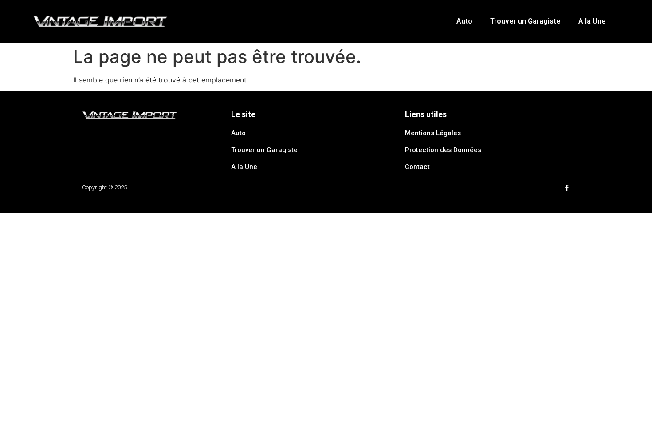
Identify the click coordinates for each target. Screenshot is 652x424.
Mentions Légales (433, 133)
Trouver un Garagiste (525, 21)
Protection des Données (443, 150)
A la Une (592, 21)
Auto (464, 21)
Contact (417, 167)
